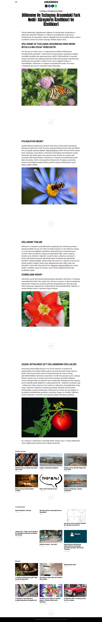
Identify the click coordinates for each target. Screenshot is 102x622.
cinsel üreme (58, 54)
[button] (16, 2)
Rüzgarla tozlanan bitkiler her (62, 265)
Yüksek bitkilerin (52, 150)
